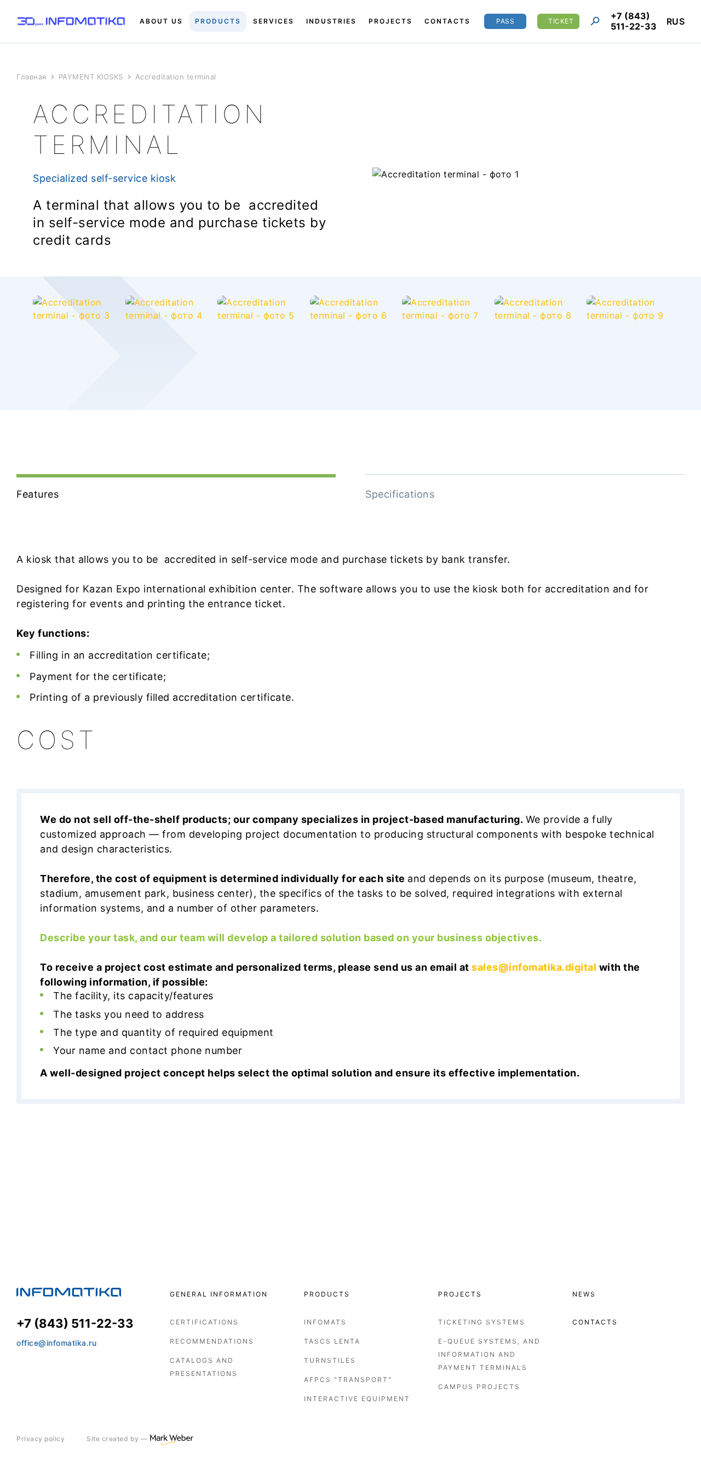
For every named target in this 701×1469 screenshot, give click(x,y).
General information (219, 1294)
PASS (505, 21)
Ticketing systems (481, 1322)
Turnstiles (330, 1360)
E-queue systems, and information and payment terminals (489, 1354)
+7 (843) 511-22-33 (634, 21)
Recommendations (212, 1341)
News (584, 1294)
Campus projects (479, 1386)
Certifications (204, 1322)
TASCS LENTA (332, 1341)
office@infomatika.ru (56, 1342)
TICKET (560, 21)
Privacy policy (40, 1439)
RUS (675, 21)
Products (327, 1294)
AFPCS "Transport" (348, 1379)
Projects (460, 1294)
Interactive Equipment (357, 1399)
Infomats (325, 1322)
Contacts (595, 1322)
